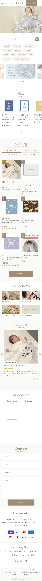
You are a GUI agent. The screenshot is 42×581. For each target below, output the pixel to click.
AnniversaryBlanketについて (16, 551)
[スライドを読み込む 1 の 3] (18, 30)
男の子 (18, 50)
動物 (6, 55)
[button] (28, 3)
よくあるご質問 (28, 555)
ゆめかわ (23, 55)
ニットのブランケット (11, 154)
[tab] (18, 81)
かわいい (17, 46)
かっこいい (29, 46)
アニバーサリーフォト (22, 59)
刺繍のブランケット (30, 150)
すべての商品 (12, 150)
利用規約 (27, 575)
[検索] (37, 39)
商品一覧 (33, 551)
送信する (20, 502)
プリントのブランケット (30, 154)
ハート (7, 59)
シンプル (8, 50)
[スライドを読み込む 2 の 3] (21, 30)
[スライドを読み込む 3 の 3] (23, 30)
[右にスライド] (25, 132)
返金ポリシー (17, 575)
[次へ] (39, 71)
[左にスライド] (16, 132)
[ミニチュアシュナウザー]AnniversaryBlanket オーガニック (8, 118)
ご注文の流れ (15, 555)
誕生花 (7, 46)
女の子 (28, 50)
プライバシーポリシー (11, 572)
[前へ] (3, 71)
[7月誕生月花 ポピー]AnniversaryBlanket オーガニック (24, 118)
